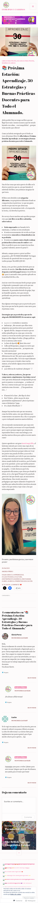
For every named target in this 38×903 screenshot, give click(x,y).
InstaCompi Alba (28, 443)
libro (5, 581)
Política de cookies (15, 894)
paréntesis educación (24, 581)
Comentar (28, 817)
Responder (32, 678)
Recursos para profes (25, 61)
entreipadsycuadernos (12, 579)
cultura (18, 577)
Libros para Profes (9, 61)
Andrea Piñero (7, 571)
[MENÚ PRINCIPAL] (33, 6)
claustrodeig (8, 577)
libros (11, 581)
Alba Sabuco (8, 575)
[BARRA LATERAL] (19, 853)
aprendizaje (19, 575)
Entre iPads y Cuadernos (13, 9)
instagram (26, 579)
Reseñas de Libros (9, 63)
